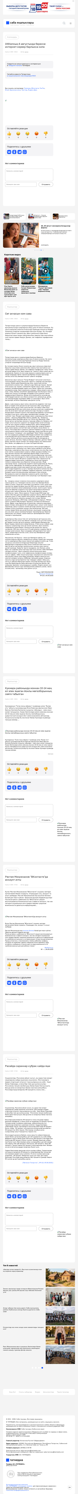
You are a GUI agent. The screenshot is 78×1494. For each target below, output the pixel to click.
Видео (37, 1392)
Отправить (46, 184)
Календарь (12, 37)
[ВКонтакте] (9, 152)
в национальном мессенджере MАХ (21, 76)
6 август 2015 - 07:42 (11, 884)
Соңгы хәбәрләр (25, 1392)
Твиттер (24, 90)
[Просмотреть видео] (12, 271)
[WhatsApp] (25, 152)
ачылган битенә (28, 930)
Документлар (48, 1392)
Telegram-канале (15, 65)
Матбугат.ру (49, 947)
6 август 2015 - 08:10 (11, 51)
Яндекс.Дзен (32, 90)
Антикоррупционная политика (17, 1484)
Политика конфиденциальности (17, 1490)
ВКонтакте (35, 88)
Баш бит (12, 1392)
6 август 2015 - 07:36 (11, 1071)
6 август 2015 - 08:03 (11, 318)
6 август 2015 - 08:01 (11, 699)
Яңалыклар (12, 307)
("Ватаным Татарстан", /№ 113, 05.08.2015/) (37, 1162)
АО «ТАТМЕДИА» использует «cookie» (19, 1486)
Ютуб (7, 90)
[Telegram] (19, 152)
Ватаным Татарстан (46, 574)
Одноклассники (15, 90)
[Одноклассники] (14, 152)
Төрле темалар (63, 1392)
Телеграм (27, 88)
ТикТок (42, 88)
